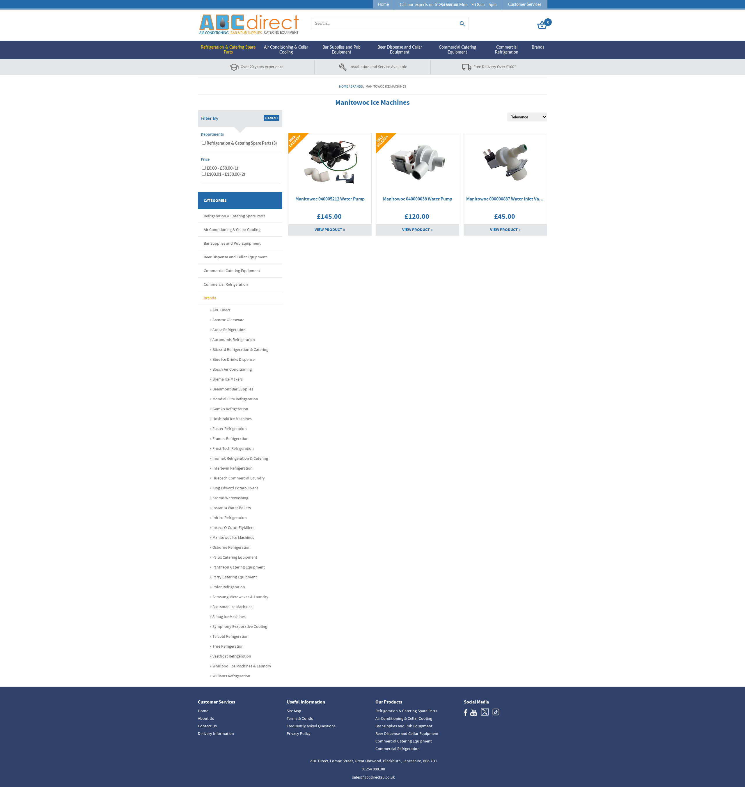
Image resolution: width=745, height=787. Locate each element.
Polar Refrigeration (228, 586)
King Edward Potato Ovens (235, 488)
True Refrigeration (228, 646)
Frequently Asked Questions (311, 726)
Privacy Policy (299, 733)
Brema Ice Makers (227, 379)
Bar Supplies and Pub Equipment (341, 49)
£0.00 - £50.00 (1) (222, 168)
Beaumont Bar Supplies (232, 389)
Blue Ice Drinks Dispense (233, 359)
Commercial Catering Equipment (457, 49)
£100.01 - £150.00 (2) (226, 174)
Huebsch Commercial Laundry (238, 478)
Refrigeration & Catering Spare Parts (228, 49)
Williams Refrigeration (231, 675)
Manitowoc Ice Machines (233, 537)
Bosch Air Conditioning (232, 369)
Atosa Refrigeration (229, 329)
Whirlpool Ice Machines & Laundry (241, 666)
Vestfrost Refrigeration (231, 656)
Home (383, 5)
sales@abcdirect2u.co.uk (373, 777)
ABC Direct (221, 309)
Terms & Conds (300, 718)
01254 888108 (373, 769)
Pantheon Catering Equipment (238, 567)
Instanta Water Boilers (231, 507)
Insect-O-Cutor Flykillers (233, 527)
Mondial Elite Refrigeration (235, 399)
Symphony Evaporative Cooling (239, 626)
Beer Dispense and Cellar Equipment (399, 49)
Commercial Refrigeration (506, 49)
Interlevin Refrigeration (232, 468)
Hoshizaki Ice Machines (232, 418)
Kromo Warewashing (230, 497)
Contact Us (207, 726)
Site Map (294, 710)
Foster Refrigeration (229, 428)
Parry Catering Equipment (234, 577)
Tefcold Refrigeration (230, 636)
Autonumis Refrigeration (233, 339)
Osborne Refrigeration (231, 547)
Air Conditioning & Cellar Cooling (286, 49)
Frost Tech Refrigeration (233, 448)
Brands (538, 47)
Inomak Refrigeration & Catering (240, 458)
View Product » (330, 229)
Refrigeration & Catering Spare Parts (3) (242, 143)
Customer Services (524, 5)
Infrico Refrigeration (229, 517)
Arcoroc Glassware (228, 319)
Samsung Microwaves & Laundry (240, 596)
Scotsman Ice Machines (232, 606)
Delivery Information (216, 733)
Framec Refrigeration (230, 438)
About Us (206, 718)
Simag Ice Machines (229, 616)
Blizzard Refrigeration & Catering (240, 349)
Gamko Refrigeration (230, 408)
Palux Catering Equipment (234, 557)
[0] (542, 29)
